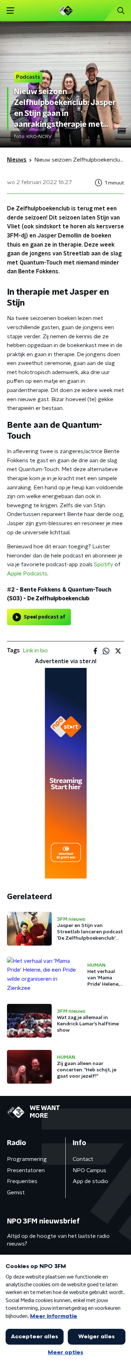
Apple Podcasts (27, 573)
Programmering (27, 1159)
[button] (10, 10)
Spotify (103, 564)
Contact (83, 1159)
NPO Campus (89, 1170)
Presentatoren (26, 1170)
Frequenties (22, 1181)
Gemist (16, 1192)
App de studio (90, 1181)
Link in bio (35, 650)
